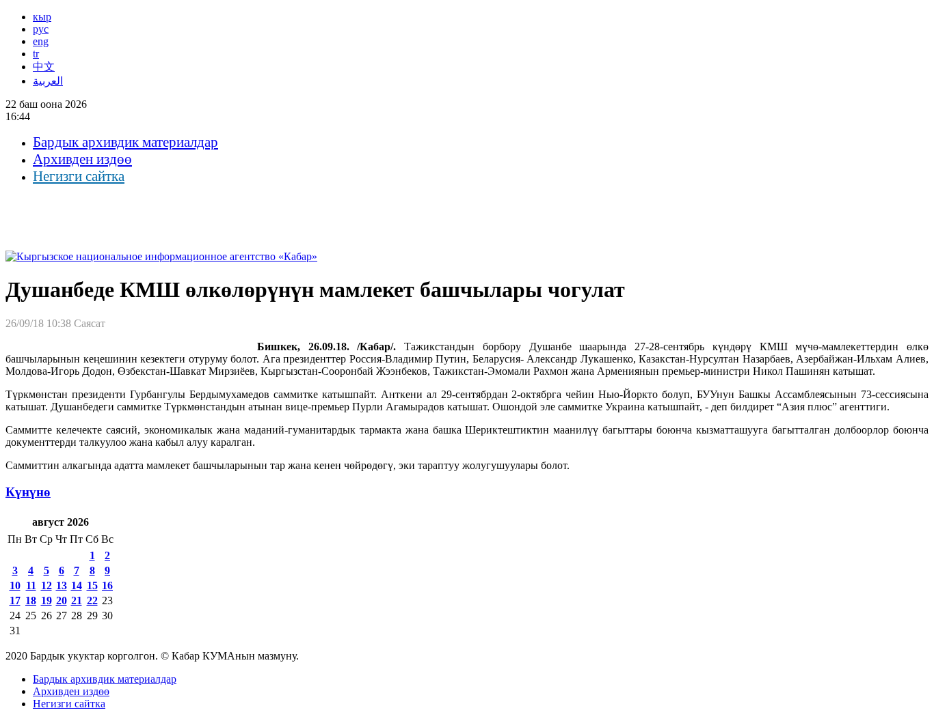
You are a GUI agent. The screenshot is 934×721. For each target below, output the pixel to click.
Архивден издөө (82, 159)
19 (46, 600)
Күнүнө (28, 492)
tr (36, 53)
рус (41, 29)
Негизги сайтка (78, 176)
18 (30, 600)
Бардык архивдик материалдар (125, 142)
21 (76, 600)
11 (31, 585)
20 (61, 600)
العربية (48, 81)
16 (107, 585)
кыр (42, 17)
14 (76, 585)
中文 (44, 66)
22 (92, 600)
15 (92, 585)
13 (61, 585)
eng (41, 41)
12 (46, 585)
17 (15, 600)
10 (15, 585)
